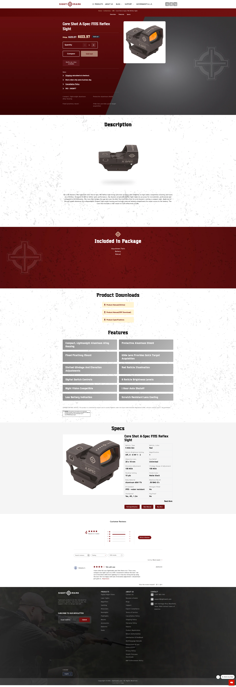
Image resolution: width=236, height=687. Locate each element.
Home (100, 11)
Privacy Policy (131, 651)
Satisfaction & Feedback (134, 637)
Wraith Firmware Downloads (132, 655)
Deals (103, 630)
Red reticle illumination (136, 367)
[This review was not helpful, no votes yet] (160, 585)
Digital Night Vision (108, 594)
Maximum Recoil (155, 480)
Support (128, 605)
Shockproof (129, 494)
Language (65, 669)
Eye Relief (153, 459)
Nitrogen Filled (154, 487)
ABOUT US (130, 592)
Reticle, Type (130, 445)
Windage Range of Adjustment (160, 466)
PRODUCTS (105, 592)
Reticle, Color (154, 445)
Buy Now (160, 507)
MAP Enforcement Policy (134, 660)
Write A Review (145, 537)
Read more (105, 579)
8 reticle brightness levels (137, 379)
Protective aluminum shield (103, 96)
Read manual (147, 507)
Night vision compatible (79, 388)
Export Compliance (132, 609)
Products (99, 4)
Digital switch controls (78, 379)
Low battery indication (78, 397)
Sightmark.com (117, 681)
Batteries (104, 627)
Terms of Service (132, 612)
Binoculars (104, 609)
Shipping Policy (131, 619)
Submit (84, 620)
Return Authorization (133, 634)
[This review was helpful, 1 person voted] (156, 585)
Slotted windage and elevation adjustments (83, 369)
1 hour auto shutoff (133, 388)
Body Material (130, 480)
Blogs (128, 602)
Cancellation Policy (72, 84)
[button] (97, 4)
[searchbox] (80, 555)
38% (113, 11)
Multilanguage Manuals (134, 641)
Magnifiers (104, 602)
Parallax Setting (131, 473)
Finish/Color (153, 473)
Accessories (105, 623)
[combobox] (99, 555)
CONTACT (154, 592)
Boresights (104, 612)
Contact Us (129, 594)
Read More (168, 501)
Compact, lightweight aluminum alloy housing (74, 98)
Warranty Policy (131, 623)
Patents (128, 627)
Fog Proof (152, 494)
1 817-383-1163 (159, 594)
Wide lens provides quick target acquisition (104, 105)
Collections (107, 11)
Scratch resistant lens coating (140, 397)
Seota (122, 682)
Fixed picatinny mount (71, 104)
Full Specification (132, 507)
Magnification (154, 452)
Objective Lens (130, 459)
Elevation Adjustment (133, 466)
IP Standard (129, 487)
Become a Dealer (132, 598)
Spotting (104, 605)
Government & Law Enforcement (132, 646)
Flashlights (105, 616)
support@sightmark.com (162, 599)
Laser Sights (105, 598)
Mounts (103, 619)
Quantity (68, 45)
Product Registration (133, 630)
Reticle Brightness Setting (134, 452)
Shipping (68, 75)
